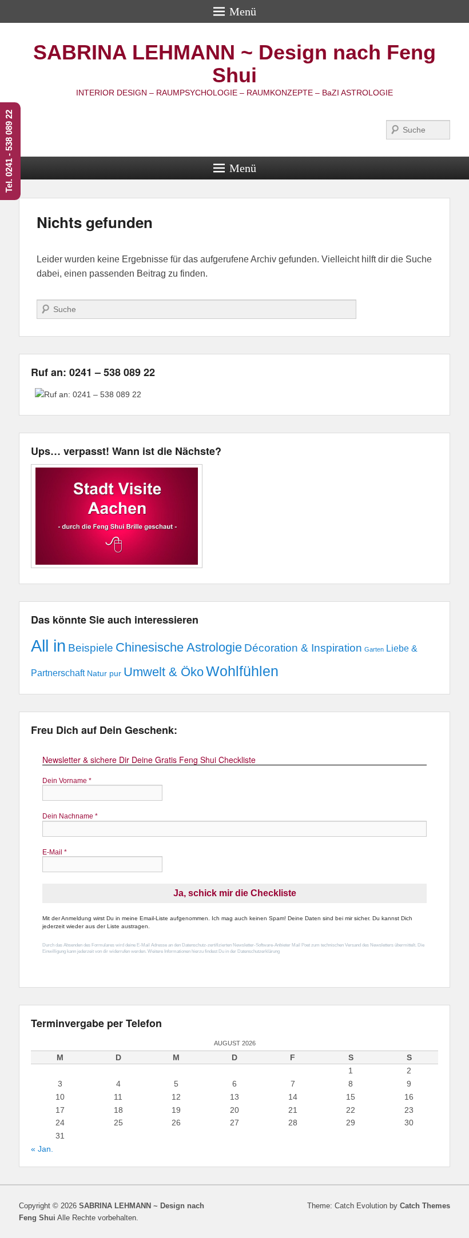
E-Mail (54, 852)
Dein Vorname (67, 781)
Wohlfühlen (242, 671)
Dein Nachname (70, 816)
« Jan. (42, 1148)
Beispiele (90, 648)
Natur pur (104, 673)
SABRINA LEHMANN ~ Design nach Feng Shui (234, 64)
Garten (374, 649)
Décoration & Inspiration (303, 648)
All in (48, 645)
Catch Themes (425, 1205)
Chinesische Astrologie (179, 647)
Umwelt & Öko (164, 672)
